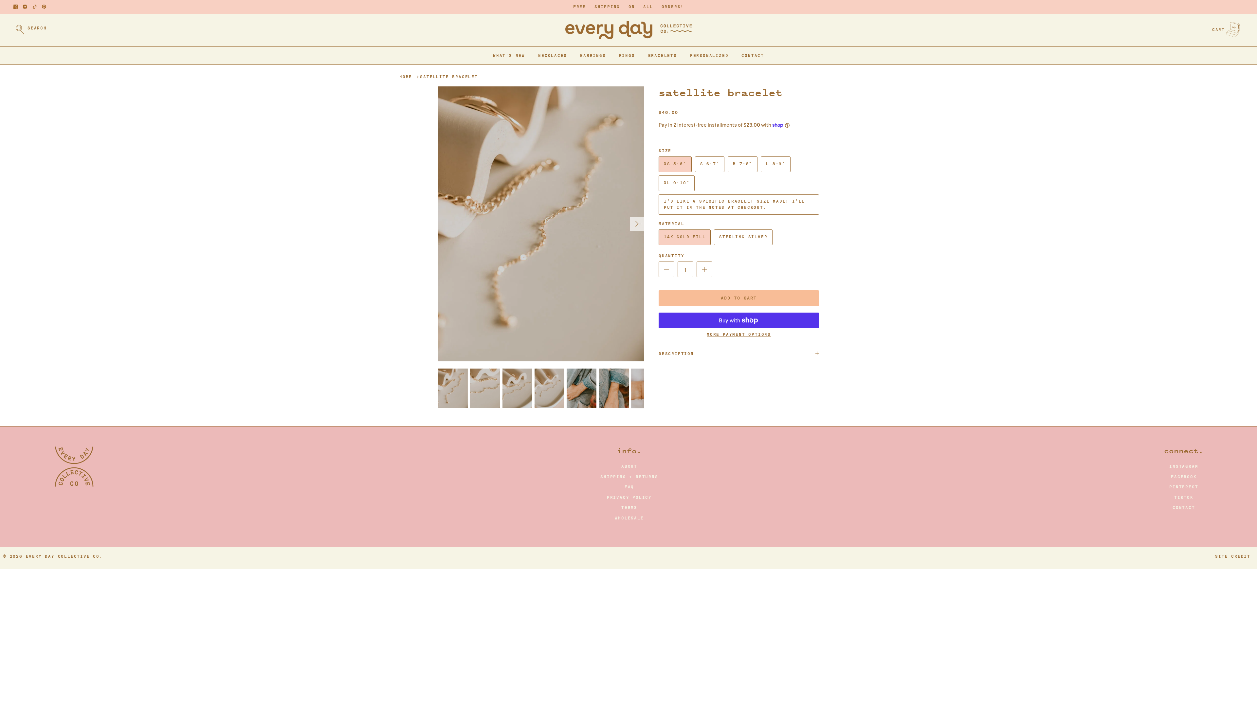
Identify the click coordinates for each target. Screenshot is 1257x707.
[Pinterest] (44, 6)
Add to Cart (738, 298)
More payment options (739, 334)
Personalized (709, 55)
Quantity (671, 256)
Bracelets (662, 55)
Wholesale (629, 518)
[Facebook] (15, 6)
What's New (509, 55)
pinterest (1183, 487)
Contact (752, 55)
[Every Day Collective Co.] (628, 30)
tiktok (1183, 497)
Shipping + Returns (629, 477)
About (629, 466)
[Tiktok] (34, 6)
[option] (541, 223)
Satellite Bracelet (449, 77)
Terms (629, 507)
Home (405, 77)
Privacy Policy (629, 497)
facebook (1183, 477)
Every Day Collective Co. (64, 556)
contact (1184, 507)
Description (676, 354)
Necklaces (552, 55)
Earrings (593, 55)
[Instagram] (25, 6)
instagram (1183, 466)
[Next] (637, 224)
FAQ (629, 487)
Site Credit (1232, 556)
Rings (627, 55)
